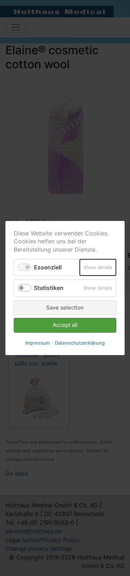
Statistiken (49, 288)
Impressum (37, 343)
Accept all (65, 324)
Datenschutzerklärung (80, 343)
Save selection (65, 307)
